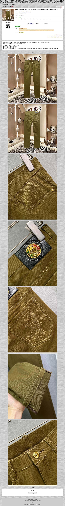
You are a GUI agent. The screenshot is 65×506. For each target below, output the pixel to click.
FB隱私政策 (39, 504)
